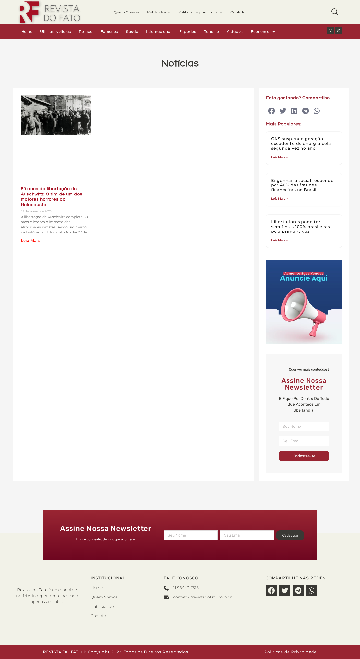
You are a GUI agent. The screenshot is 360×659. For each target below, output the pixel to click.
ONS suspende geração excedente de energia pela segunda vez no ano (301, 143)
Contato (238, 12)
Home (26, 32)
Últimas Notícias (55, 32)
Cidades (235, 32)
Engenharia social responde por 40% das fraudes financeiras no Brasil (302, 185)
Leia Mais (30, 240)
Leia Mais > (279, 157)
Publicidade (158, 12)
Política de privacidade (200, 12)
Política (86, 32)
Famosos (109, 32)
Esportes (187, 32)
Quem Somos (126, 12)
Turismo (211, 32)
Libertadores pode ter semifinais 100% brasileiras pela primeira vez (300, 226)
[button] (271, 111)
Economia (260, 32)
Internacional (158, 32)
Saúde (132, 32)
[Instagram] (330, 30)
